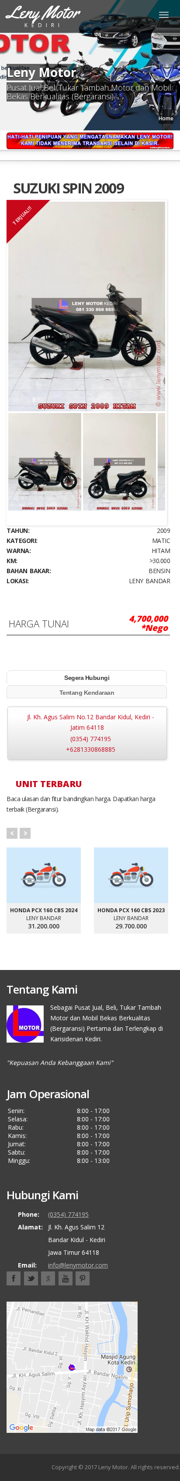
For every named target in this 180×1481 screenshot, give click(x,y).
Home (166, 118)
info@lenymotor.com (78, 1265)
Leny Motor (113, 1467)
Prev (12, 833)
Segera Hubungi (86, 677)
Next (152, 455)
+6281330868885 (90, 749)
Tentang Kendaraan (86, 692)
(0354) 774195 (90, 739)
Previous (21, 455)
